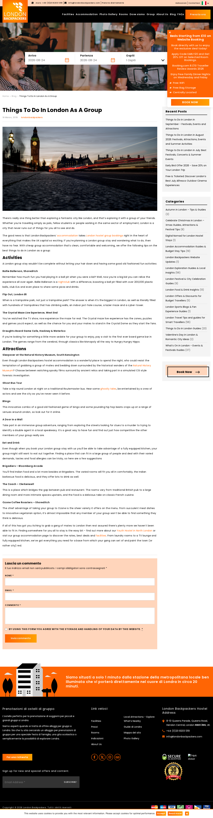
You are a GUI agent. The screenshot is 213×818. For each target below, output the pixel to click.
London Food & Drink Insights (182, 289)
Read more (175, 813)
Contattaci (194, 3)
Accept (161, 813)
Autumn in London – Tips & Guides (186, 209)
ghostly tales (108, 388)
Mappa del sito (132, 732)
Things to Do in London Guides (183, 328)
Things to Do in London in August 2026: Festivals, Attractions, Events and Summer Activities (186, 139)
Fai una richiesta (17, 757)
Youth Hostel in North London (134, 530)
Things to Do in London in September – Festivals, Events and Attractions (186, 124)
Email (9, 590)
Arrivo (32, 55)
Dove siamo (137, 14)
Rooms (123, 14)
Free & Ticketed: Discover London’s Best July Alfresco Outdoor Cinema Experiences (186, 181)
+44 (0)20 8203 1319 (178, 730)
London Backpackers (34, 807)
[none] (206, 3)
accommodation (67, 235)
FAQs (180, 14)
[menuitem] (206, 3)
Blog (173, 14)
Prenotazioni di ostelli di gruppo (28, 709)
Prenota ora (198, 14)
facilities (101, 535)
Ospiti (130, 55)
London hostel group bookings (104, 235)
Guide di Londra (133, 726)
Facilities (68, 14)
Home (5, 96)
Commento (13, 605)
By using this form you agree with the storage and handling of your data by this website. (76, 629)
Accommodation (87, 14)
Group (151, 14)
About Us (162, 14)
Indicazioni (181, 3)
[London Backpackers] (15, 11)
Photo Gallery (108, 14)
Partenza (86, 55)
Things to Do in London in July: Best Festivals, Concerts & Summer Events (186, 155)
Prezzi (94, 726)
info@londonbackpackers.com (184, 736)
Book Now (184, 372)
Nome (9, 575)
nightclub (64, 282)
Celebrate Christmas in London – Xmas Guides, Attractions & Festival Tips (185, 225)
